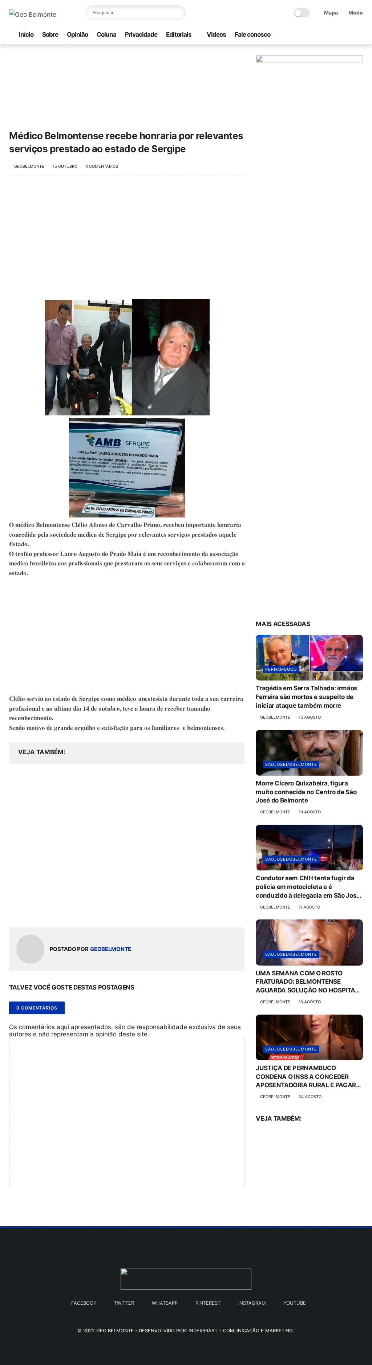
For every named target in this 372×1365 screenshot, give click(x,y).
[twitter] (335, 35)
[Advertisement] (127, 241)
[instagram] (312, 35)
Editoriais (178, 34)
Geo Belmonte (115, 1330)
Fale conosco (252, 34)
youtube (294, 1303)
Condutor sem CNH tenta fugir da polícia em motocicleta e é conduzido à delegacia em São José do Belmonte (308, 887)
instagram (252, 1303)
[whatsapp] (301, 35)
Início (26, 34)
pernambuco (281, 669)
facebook (83, 1303)
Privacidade (141, 34)
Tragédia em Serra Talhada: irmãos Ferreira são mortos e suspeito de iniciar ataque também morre (306, 696)
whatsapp (165, 1303)
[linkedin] (73, 910)
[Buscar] (179, 12)
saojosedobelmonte (291, 764)
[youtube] (359, 35)
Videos (216, 34)
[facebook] (324, 35)
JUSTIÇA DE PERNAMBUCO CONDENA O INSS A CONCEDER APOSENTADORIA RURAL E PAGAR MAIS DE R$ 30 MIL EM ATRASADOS (308, 1077)
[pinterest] (347, 35)
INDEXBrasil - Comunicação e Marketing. (241, 1330)
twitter (124, 1303)
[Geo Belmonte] (32, 14)
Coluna (106, 34)
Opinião (77, 34)
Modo (355, 12)
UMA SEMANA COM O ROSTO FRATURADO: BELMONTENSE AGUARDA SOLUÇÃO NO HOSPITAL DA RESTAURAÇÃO (307, 982)
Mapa (331, 12)
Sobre (50, 34)
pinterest (208, 1303)
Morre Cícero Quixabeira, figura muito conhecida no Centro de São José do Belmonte (306, 792)
